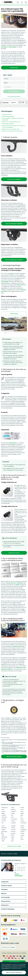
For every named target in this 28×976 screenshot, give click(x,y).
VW (22, 837)
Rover (12, 837)
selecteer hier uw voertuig (14, 846)
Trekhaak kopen (14, 67)
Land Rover (24, 823)
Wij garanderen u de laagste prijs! (10, 129)
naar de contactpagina (19, 874)
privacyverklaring (5, 968)
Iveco (22, 811)
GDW (17, 584)
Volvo (22, 839)
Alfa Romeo (5, 807)
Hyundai (13, 823)
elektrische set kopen (14, 553)
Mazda (3, 829)
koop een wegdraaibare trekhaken (14, 260)
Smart (22, 827)
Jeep (22, 815)
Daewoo (13, 809)
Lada (22, 819)
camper (11, 273)
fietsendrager (4, 281)
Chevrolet (4, 817)
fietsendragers (13, 47)
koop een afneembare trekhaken (14, 223)
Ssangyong (23, 829)
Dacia (12, 807)
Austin (3, 811)
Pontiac (13, 827)
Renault (13, 831)
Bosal (8, 583)
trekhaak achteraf (18, 646)
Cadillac (4, 815)
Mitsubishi (4, 837)
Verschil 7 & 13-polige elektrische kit (11, 122)
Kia (21, 817)
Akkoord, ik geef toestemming (14, 972)
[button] (22, 2)
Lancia (22, 821)
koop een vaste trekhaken (14, 179)
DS (2, 823)
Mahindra (4, 827)
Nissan (3, 839)
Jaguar (22, 813)
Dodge (13, 813)
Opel (3, 841)
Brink (12, 583)
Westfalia (20, 583)
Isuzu (22, 809)
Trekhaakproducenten (8, 123)
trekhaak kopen (14, 313)
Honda (13, 821)
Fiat (12, 815)
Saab (12, 839)
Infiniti (22, 807)
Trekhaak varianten (7, 114)
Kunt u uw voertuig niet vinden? (14, 96)
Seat (12, 841)
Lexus (3, 826)
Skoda (22, 826)
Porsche (13, 829)
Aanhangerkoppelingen (8, 116)
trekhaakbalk (12, 443)
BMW (3, 813)
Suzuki (22, 833)
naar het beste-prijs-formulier (14, 756)
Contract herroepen (14, 962)
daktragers (4, 47)
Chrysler (4, 819)
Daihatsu (13, 811)
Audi (3, 809)
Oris (15, 583)
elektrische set (21, 285)
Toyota (22, 835)
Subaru (23, 831)
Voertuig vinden (15, 91)
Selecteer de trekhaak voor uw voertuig (12, 131)
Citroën (4, 821)
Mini (3, 835)
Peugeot (13, 826)
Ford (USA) (14, 819)
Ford (12, 817)
